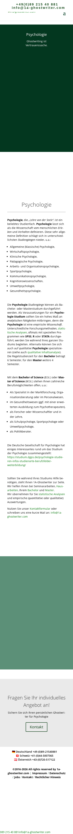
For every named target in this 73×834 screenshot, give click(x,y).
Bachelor (33, 490)
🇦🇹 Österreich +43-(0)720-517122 (34, 759)
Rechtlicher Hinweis (48, 777)
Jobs (17, 777)
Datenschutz (57, 773)
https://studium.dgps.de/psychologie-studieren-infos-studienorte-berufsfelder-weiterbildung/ (35, 461)
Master (49, 490)
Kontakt (36, 726)
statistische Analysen (52, 494)
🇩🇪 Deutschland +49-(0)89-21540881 (34, 751)
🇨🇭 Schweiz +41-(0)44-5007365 (34, 755)
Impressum (40, 773)
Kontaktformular (40, 508)
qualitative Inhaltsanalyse (44, 352)
